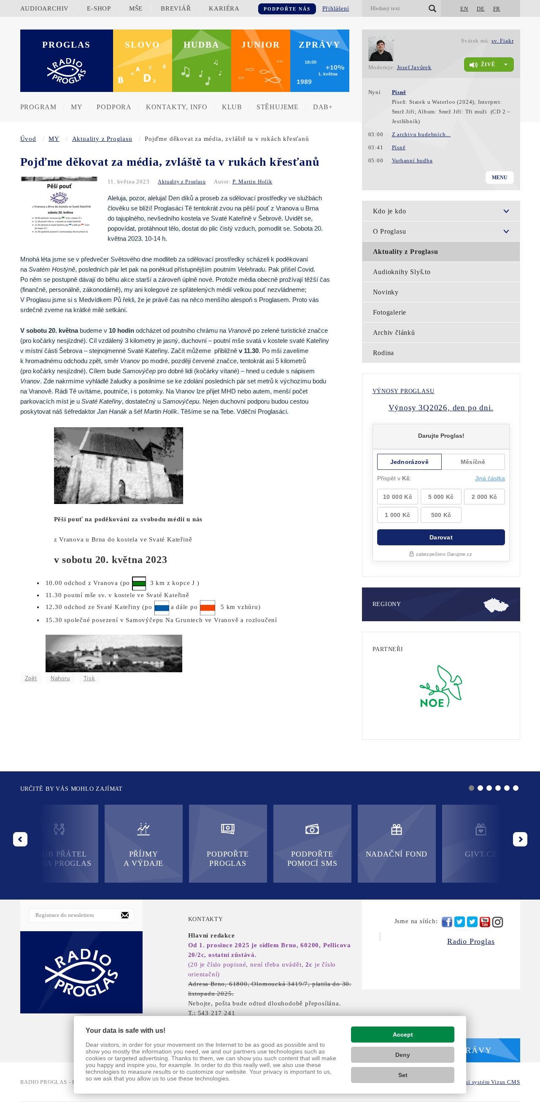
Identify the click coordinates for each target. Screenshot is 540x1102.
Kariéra (224, 8)
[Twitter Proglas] (459, 922)
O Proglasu (389, 231)
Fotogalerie (390, 312)
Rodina (383, 352)
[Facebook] (447, 921)
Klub (232, 106)
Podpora (114, 106)
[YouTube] (485, 922)
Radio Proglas (470, 941)
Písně (399, 147)
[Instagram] (497, 922)
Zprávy (319, 45)
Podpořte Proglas (227, 859)
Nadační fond (397, 854)
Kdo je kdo (389, 211)
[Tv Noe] (441, 685)
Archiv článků (394, 332)
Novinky (386, 292)
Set (403, 1075)
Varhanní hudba (412, 160)
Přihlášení (335, 8)
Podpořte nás (287, 8)
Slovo (142, 45)
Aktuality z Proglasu (102, 138)
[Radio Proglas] (81, 972)
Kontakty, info (177, 106)
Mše (136, 8)
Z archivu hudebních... (421, 134)
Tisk (89, 678)
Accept (403, 1034)
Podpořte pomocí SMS (312, 859)
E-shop (99, 8)
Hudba (201, 45)
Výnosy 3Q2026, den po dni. (441, 407)
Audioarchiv (44, 8)
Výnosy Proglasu (404, 391)
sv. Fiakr (502, 41)
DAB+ (323, 106)
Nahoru (60, 678)
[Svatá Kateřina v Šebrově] (118, 464)
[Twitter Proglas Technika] (472, 922)
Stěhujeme (277, 106)
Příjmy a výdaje (143, 859)
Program (38, 106)
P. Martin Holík (252, 181)
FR (497, 8)
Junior (260, 45)
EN (464, 8)
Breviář (176, 8)
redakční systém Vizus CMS (484, 1082)
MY (77, 106)
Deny (402, 1054)
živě (488, 64)
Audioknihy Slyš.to (402, 271)
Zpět (31, 678)
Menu (500, 178)
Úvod (28, 138)
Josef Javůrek (414, 67)
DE (481, 8)
